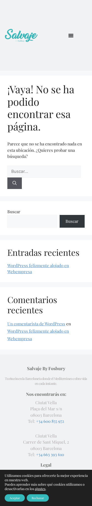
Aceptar (15, 498)
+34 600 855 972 (50, 421)
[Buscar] (14, 183)
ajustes (40, 489)
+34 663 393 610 (50, 454)
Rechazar (38, 498)
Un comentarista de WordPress (36, 323)
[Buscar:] (44, 171)
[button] (71, 35)
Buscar (13, 211)
